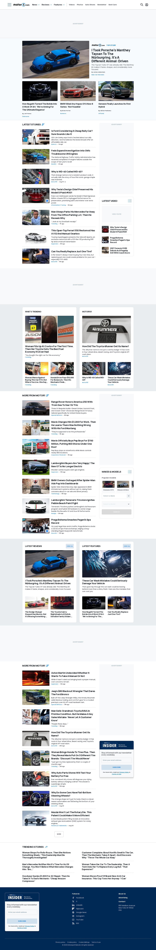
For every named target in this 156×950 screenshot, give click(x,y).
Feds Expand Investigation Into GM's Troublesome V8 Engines (70, 152)
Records (54, 533)
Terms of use (96, 942)
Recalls (53, 164)
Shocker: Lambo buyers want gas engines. (68, 470)
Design (53, 513)
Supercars (54, 244)
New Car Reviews (97, 75)
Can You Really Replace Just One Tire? (71, 251)
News (34, 4)
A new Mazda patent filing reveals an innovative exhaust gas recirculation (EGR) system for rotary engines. (71, 821)
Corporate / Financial (58, 455)
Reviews (45, 4)
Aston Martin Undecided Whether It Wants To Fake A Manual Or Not (70, 674)
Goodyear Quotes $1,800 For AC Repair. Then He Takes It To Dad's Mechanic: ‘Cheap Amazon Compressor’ (46, 878)
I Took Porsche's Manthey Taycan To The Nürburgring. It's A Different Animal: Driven (110, 55)
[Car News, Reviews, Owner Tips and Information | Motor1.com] (21, 5)
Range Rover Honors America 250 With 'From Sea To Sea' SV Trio (72, 403)
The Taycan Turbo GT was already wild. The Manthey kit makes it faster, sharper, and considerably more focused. (112, 67)
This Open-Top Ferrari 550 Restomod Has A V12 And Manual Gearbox (73, 232)
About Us (122, 894)
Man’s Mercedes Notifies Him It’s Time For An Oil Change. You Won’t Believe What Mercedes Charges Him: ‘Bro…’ (47, 867)
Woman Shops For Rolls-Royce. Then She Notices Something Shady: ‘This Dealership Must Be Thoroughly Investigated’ (46, 855)
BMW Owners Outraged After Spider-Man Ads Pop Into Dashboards (73, 482)
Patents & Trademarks (59, 826)
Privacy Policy (124, 772)
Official (101, 113)
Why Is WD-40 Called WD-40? (67, 171)
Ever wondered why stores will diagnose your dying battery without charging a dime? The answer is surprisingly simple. (71, 781)
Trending (54, 224)
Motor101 (54, 182)
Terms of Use (116, 774)
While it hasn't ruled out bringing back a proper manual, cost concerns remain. (73, 680)
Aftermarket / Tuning (58, 205)
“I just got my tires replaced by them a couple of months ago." (70, 763)
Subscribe (117, 767)
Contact (122, 901)
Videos (72, 5)
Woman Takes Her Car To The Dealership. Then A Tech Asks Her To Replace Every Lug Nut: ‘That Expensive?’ (106, 867)
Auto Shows (90, 5)
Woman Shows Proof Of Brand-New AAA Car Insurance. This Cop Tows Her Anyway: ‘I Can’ (104, 877)
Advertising (123, 898)
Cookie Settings (84, 942)
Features (58, 4)
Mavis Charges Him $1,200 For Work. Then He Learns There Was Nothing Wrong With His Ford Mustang (73, 425)
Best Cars (113, 5)
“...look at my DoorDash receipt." (64, 221)
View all (70, 546)
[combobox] (116, 496)
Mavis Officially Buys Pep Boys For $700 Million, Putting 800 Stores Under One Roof (72, 443)
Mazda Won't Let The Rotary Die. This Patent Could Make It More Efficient (71, 814)
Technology (55, 494)
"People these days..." (59, 724)
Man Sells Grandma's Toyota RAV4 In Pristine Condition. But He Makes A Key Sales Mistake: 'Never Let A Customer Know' (72, 715)
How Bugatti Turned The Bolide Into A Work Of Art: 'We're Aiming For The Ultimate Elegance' (39, 106)
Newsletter (101, 5)
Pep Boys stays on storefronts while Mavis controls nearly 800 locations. (71, 451)
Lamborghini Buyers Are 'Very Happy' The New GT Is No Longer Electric (73, 465)
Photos (80, 5)
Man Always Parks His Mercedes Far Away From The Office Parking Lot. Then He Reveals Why (73, 215)
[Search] (141, 4)
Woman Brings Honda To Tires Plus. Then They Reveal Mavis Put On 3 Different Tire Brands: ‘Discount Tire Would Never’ (73, 755)
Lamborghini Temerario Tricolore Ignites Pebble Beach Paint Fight (73, 501)
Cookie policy (72, 942)
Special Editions (56, 415)
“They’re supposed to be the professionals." (68, 432)
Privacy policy (60, 942)
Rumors (63, 113)
